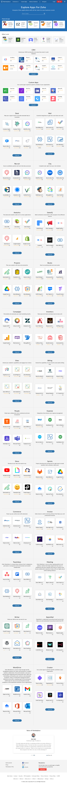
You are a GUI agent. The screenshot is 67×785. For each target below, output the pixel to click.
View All (33, 74)
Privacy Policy (53, 776)
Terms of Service (44, 776)
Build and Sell (9, 762)
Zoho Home (9, 776)
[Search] (44, 13)
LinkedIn (26, 767)
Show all (50, 755)
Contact (15, 776)
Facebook (26, 762)
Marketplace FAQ (10, 766)
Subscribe (42, 769)
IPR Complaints (27, 776)
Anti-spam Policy (35, 776)
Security (20, 776)
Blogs (7, 764)
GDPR (58, 776)
